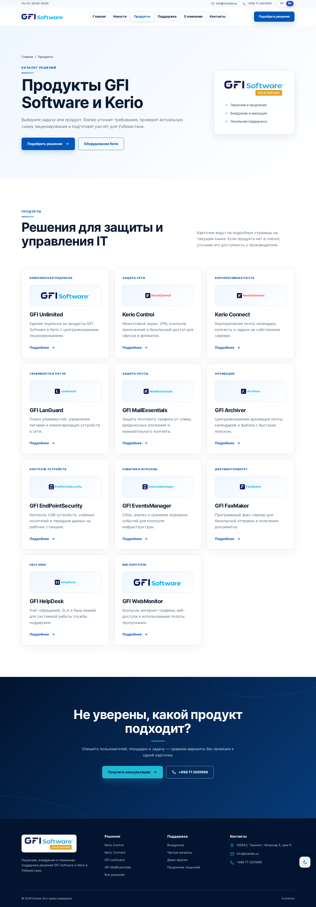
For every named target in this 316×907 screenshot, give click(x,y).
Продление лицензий (183, 867)
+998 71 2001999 (260, 3)
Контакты (218, 16)
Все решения (114, 874)
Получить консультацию (129, 772)
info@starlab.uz (226, 3)
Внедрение (175, 845)
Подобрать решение (274, 16)
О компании (193, 16)
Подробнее (39, 347)
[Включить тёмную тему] (304, 862)
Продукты (142, 16)
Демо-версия (177, 860)
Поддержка (167, 16)
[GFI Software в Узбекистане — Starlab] (43, 17)
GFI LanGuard (114, 860)
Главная (99, 16)
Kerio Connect (115, 852)
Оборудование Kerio (101, 144)
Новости (120, 16)
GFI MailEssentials (118, 867)
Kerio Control (114, 845)
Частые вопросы (179, 852)
